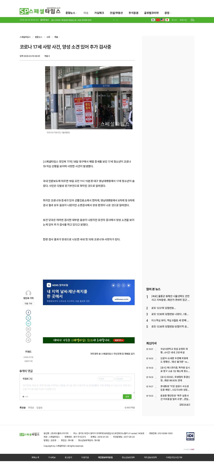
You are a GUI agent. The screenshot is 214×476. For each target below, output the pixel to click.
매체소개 (35, 457)
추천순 (31, 407)
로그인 (174, 20)
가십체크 (99, 12)
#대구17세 (28, 361)
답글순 (40, 407)
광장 (167, 12)
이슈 (86, 12)
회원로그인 (28, 378)
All (68, 446)
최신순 (23, 407)
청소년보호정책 (128, 457)
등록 (127, 396)
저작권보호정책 (150, 457)
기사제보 (51, 457)
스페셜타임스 (25, 37)
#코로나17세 (28, 357)
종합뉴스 (70, 12)
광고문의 (68, 457)
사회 (48, 37)
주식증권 (133, 12)
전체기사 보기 (184, 404)
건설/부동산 (116, 12)
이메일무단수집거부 (174, 457)
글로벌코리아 (151, 12)
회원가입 (183, 20)
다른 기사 (29, 303)
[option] (80, 21)
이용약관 (85, 457)
